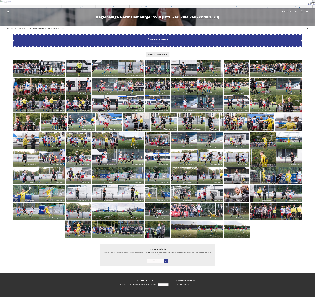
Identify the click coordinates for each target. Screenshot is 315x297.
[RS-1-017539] (131, 229)
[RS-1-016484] (263, 104)
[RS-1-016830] (52, 140)
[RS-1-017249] (289, 175)
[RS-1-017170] (210, 158)
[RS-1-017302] (157, 193)
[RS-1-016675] (263, 86)
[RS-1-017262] (78, 193)
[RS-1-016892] (131, 175)
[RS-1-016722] (26, 104)
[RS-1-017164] (184, 158)
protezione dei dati (144, 284)
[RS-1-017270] (131, 193)
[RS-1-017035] (233, 122)
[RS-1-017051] (288, 122)
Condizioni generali (125, 284)
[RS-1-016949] (26, 211)
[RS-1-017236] (236, 175)
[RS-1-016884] (105, 175)
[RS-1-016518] (105, 68)
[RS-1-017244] (263, 175)
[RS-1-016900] (184, 175)
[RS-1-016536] (131, 68)
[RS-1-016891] (157, 175)
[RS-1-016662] (210, 86)
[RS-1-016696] (289, 86)
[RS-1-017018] (212, 122)
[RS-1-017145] (105, 158)
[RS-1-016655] (184, 86)
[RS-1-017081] (236, 140)
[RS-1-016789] (210, 104)
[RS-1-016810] (81, 122)
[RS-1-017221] (52, 175)
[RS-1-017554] (157, 229)
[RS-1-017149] (131, 158)
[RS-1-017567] (210, 229)
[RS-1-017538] (105, 229)
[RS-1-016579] (289, 68)
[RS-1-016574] (236, 68)
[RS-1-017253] (26, 193)
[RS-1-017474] (236, 211)
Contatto (153, 284)
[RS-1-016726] (78, 104)
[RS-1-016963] (131, 211)
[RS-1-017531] (78, 229)
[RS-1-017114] (289, 140)
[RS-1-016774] (184, 104)
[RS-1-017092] (263, 140)
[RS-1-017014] (164, 122)
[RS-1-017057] (105, 140)
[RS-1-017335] (210, 193)
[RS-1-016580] (263, 68)
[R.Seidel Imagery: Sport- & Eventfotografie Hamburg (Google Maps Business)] (314, 3)
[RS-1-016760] (131, 104)
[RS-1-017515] (289, 211)
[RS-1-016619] (78, 86)
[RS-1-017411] (157, 211)
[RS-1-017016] (191, 122)
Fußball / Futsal (21, 28)
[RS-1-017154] (157, 158)
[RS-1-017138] (78, 158)
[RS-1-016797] (236, 104)
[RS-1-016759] (157, 104)
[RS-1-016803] (26, 122)
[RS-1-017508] (263, 211)
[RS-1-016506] (52, 68)
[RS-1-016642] (131, 86)
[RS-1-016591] (26, 86)
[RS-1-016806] (54, 122)
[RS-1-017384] (78, 211)
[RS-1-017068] (157, 140)
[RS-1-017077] (184, 140)
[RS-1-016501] (26, 68)
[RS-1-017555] (184, 229)
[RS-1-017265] (105, 193)
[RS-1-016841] (131, 140)
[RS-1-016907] (210, 175)
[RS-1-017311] (184, 193)
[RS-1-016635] (105, 86)
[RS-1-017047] (260, 122)
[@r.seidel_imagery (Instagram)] (309, 3)
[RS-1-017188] (263, 158)
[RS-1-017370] (289, 193)
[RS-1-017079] (210, 140)
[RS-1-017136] (52, 158)
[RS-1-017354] (263, 193)
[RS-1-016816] (109, 122)
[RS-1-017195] (289, 158)
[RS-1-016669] (236, 86)
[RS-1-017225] (78, 175)
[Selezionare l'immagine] (15, 75)
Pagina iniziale (11, 28)
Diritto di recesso (163, 285)
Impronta (135, 284)
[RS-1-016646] (157, 86)
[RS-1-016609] (52, 86)
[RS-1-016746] (105, 104)
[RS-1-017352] (236, 193)
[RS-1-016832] (78, 140)
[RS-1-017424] (184, 211)
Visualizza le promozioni (157, 43)
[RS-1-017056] (26, 140)
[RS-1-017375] (52, 211)
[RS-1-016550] (184, 68)
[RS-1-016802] (289, 104)
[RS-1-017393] (105, 211)
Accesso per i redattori (183, 284)
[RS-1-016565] (210, 68)
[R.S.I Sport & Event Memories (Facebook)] (311, 3)
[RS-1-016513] (78, 68)
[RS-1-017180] (236, 158)
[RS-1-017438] (210, 211)
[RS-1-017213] (26, 175)
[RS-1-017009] (136, 122)
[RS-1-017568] (237, 229)
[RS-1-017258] (52, 193)
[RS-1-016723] (52, 104)
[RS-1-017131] (26, 158)
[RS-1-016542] (157, 68)
